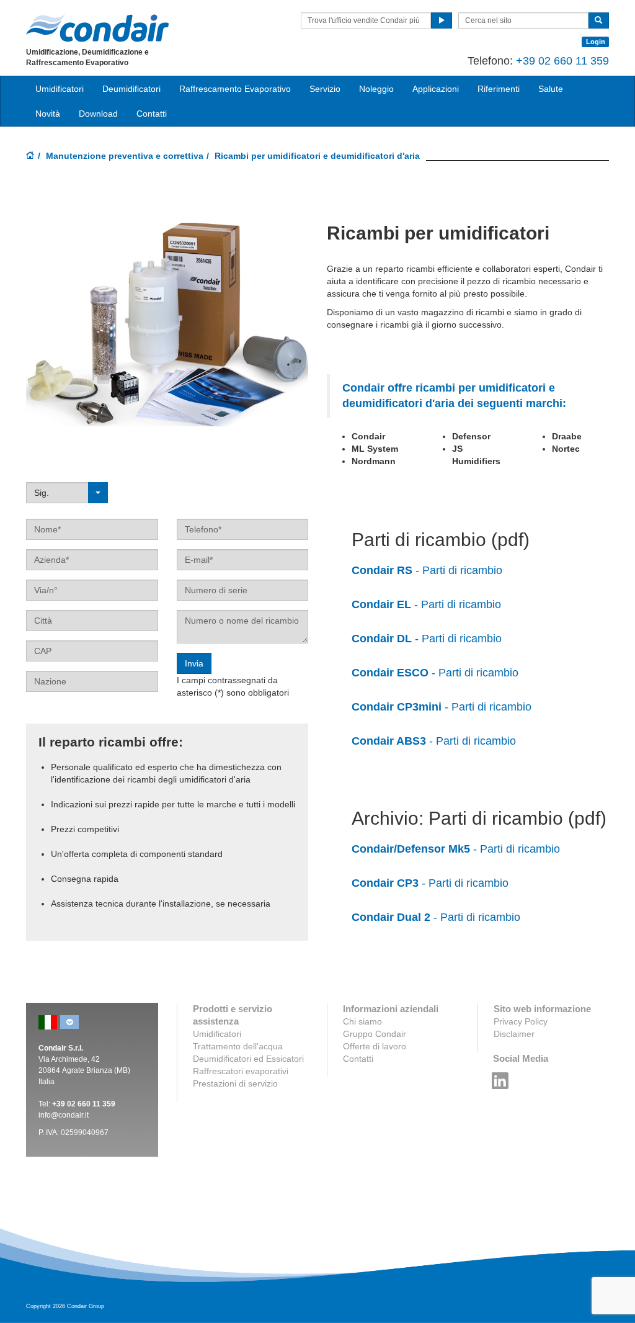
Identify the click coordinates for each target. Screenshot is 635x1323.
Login (595, 41)
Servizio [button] (324, 89)
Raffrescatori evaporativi (240, 1071)
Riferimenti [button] (498, 89)
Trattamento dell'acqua (238, 1046)
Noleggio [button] (376, 89)
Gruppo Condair (374, 1034)
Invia (194, 663)
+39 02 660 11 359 (562, 61)
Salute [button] (550, 89)
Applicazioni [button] (435, 89)
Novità (47, 114)
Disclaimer (514, 1034)
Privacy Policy (521, 1021)
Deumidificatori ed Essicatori (248, 1059)
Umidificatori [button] (59, 89)
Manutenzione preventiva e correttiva (124, 156)
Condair (97, 28)
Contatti (358, 1059)
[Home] (30, 156)
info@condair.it (63, 1115)
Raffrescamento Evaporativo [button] (235, 89)
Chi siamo (362, 1021)
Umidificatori (217, 1034)
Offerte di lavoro (374, 1046)
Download (98, 114)
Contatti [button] (151, 114)
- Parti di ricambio (427, 570)
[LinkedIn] (500, 1077)
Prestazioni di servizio (235, 1083)
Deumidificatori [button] (131, 89)
